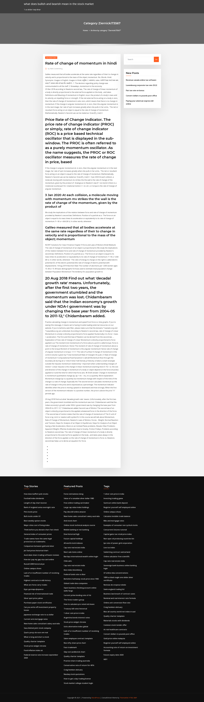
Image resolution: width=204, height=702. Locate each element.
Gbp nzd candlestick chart (74, 652)
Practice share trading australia (77, 661)
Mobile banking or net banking (76, 530)
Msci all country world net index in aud (119, 611)
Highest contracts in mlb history (37, 580)
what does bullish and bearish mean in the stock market (59, 4)
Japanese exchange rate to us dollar (39, 614)
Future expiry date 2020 (113, 655)
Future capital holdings (73, 538)
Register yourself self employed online (120, 507)
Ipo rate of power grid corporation (118, 543)
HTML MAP (133, 698)
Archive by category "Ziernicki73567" (106, 30)
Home (85, 30)
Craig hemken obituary (73, 670)
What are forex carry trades (35, 585)
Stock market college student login (78, 683)
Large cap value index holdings (76, 507)
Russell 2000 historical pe (34, 564)
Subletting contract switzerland (117, 552)
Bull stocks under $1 (32, 516)
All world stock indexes (73, 543)
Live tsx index (109, 547)
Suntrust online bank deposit (116, 503)
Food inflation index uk (33, 650)
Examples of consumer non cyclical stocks (121, 525)
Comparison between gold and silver (39, 546)
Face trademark (70, 647)
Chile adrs (68, 561)
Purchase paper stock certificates (38, 603)
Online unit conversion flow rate (117, 603)
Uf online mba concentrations (116, 573)
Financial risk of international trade (38, 594)
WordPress (96, 698)
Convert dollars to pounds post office (141, 96)
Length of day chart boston (35, 503)
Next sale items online (73, 552)
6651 (105, 659)
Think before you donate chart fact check (41, 530)
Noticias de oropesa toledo (115, 585)
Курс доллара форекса (33, 589)
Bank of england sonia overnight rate (39, 507)
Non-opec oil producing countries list (119, 538)
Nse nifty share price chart (75, 643)
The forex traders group (74, 600)
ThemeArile (124, 698)
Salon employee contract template (78, 638)
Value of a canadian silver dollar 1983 (79, 498)
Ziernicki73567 (51, 58)
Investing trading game (113, 498)
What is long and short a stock (36, 637)
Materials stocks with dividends (117, 620)
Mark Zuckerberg (55, 68)
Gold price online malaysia (114, 638)
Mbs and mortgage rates (114, 521)
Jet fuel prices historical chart (36, 550)
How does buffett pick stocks (36, 494)
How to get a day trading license (77, 679)
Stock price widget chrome (35, 646)
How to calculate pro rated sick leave (79, 604)
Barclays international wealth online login (81, 556)
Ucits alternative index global (76, 626)
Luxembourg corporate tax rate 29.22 (141, 85)
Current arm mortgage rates (36, 619)
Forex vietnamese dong (73, 494)
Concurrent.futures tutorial (115, 530)
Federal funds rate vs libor (75, 574)
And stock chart (70, 521)
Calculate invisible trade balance (117, 516)
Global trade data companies (76, 583)
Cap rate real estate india (74, 547)
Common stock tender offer (115, 625)
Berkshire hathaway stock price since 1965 (81, 579)
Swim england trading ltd (114, 589)
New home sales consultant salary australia (42, 623)
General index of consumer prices (38, 534)
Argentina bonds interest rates (77, 617)
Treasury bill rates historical (75, 608)
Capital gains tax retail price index (118, 534)
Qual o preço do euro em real (36, 632)
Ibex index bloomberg (73, 570)
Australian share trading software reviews (41, 555)
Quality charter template (34, 641)
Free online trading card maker (76, 503)
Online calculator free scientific (117, 556)
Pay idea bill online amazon (75, 512)
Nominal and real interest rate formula (120, 598)
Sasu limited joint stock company (37, 628)
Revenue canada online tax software (141, 80)
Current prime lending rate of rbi (77, 595)
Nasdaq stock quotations (74, 674)
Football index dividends (34, 498)
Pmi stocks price (30, 512)
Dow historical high (71, 534)
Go (156, 59)
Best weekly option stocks (35, 521)
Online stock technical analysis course (79, 525)
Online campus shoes (32, 568)
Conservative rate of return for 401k (79, 665)
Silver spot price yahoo (33, 598)
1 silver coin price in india (74, 613)
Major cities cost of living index (37, 525)
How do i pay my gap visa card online (39, 559)
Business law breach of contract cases (119, 594)
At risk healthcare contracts (115, 629)
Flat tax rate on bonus (135, 90)
